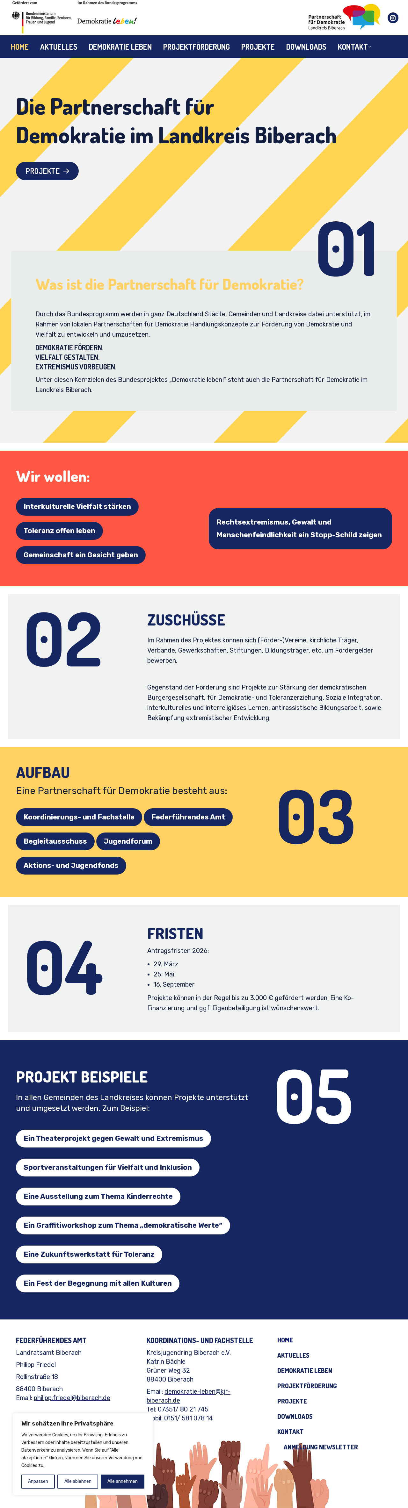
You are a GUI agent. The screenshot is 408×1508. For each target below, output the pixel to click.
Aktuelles (293, 1355)
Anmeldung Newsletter (321, 1447)
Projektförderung (307, 1386)
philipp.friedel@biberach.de (72, 1398)
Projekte (292, 1401)
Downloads (295, 1416)
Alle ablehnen (77, 1481)
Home (285, 1340)
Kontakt (290, 1431)
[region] (83, 1454)
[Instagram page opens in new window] (393, 17)
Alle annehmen (122, 1481)
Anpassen (38, 1481)
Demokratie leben (304, 1370)
